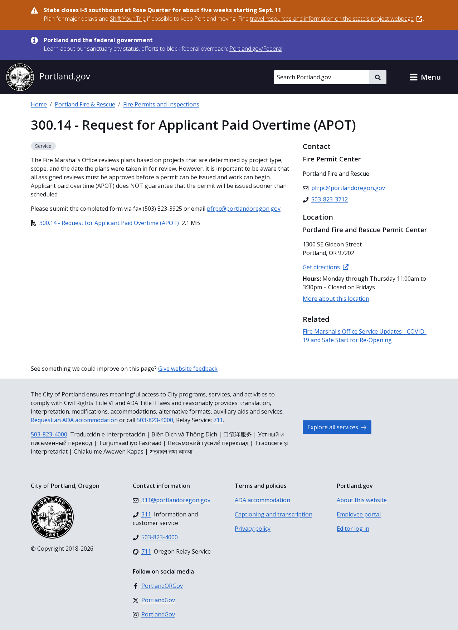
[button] (425, 77)
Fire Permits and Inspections (161, 104)
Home (39, 104)
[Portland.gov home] (48, 77)
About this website (362, 500)
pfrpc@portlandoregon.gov (244, 208)
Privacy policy (253, 528)
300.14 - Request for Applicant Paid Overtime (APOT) (109, 223)
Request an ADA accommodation (74, 420)
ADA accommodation (262, 500)
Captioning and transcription (273, 514)
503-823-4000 (155, 420)
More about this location (336, 298)
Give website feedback (188, 368)
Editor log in (353, 528)
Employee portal (359, 514)
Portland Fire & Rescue (85, 104)
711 (218, 420)
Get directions (321, 267)
